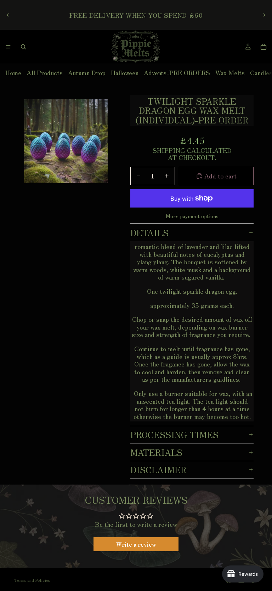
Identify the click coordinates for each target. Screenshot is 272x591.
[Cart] (263, 47)
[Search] (23, 47)
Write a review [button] (136, 544)
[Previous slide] (8, 15)
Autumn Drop (87, 72)
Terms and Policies (32, 580)
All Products (45, 72)
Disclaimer (158, 469)
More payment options (192, 216)
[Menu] (8, 47)
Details (149, 232)
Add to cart (220, 175)
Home (13, 72)
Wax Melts (230, 72)
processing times (174, 434)
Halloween (124, 72)
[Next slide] (264, 15)
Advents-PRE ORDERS (177, 72)
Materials (156, 452)
